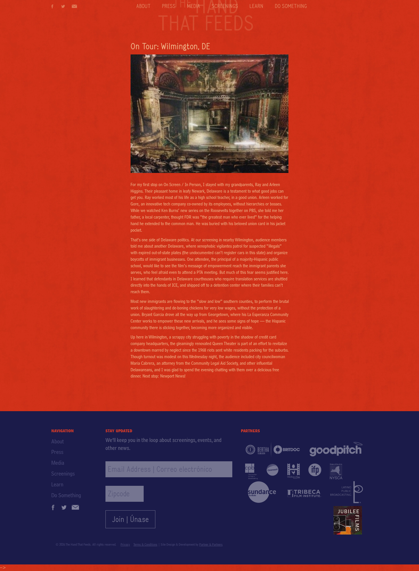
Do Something (291, 6)
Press (169, 6)
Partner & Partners (211, 544)
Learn (256, 6)
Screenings (224, 6)
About (143, 6)
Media (193, 6)
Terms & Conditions (145, 544)
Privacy (125, 544)
